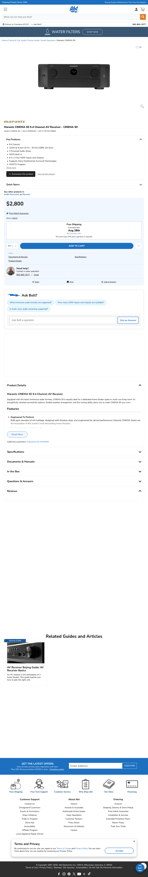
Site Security (68, 868)
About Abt (74, 799)
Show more (11, 167)
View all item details (46, 174)
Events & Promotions (29, 811)
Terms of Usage (64, 848)
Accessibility (29, 826)
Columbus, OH (75, 233)
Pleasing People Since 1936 (14, 2)
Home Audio (33, 40)
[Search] (143, 17)
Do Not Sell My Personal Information (105, 868)
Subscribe (129, 765)
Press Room (74, 822)
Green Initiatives (29, 815)
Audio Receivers (48, 40)
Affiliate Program (29, 830)
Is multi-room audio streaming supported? (29, 309)
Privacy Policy (45, 868)
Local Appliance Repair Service (29, 833)
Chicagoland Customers (29, 807)
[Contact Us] (10, 274)
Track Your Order (118, 826)
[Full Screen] (142, 106)
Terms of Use (32, 868)
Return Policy (118, 822)
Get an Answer (128, 320)
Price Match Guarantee (118, 811)
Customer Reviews (73, 818)
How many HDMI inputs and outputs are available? (81, 302)
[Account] (136, 9)
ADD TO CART (77, 245)
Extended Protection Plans (118, 818)
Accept (119, 850)
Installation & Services (118, 815)
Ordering (118, 799)
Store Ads (29, 822)
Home (4, 40)
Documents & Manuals (18, 257)
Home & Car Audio (17, 40)
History (74, 803)
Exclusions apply (57, 769)
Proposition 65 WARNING (38, 442)
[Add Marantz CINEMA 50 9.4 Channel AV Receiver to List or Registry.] (139, 246)
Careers (74, 830)
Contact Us (30, 803)
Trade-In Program (30, 818)
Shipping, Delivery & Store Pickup (118, 807)
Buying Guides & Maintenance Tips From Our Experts (125, 2)
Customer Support (29, 799)
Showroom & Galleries (74, 826)
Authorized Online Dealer (74, 811)
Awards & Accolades (74, 807)
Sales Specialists (74, 815)
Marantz (26, 194)
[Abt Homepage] (74, 9)
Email (36, 274)
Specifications (80, 257)
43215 (14, 218)
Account (118, 803)
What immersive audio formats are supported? (31, 302)
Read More (17, 434)
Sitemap (57, 868)
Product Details (15, 261)
